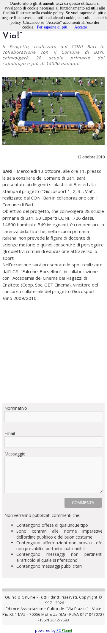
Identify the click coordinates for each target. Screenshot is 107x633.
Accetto (80, 27)
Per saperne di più (52, 27)
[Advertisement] (53, 355)
